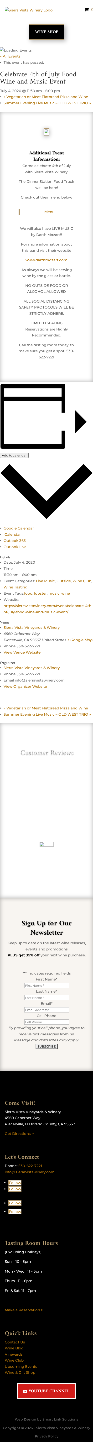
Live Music (45, 581)
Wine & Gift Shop (20, 1372)
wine (65, 593)
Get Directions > (19, 1133)
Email (46, 1003)
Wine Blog (14, 1348)
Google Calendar (19, 528)
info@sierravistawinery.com (30, 1172)
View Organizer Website (25, 686)
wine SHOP (46, 32)
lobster (40, 593)
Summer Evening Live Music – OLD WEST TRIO (47, 103)
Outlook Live (15, 547)
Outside (64, 581)
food (28, 593)
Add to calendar (14, 455)
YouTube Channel (49, 1391)
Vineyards (14, 1354)
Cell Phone (46, 1015)
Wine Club (81, 581)
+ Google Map (80, 640)
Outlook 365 (15, 540)
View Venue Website (22, 652)
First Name (46, 979)
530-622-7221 (30, 1166)
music (54, 593)
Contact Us (15, 1342)
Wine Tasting (15, 587)
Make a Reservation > (24, 1310)
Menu (49, 212)
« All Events (10, 56)
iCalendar (12, 534)
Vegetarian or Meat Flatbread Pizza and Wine (46, 96)
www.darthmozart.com (46, 260)
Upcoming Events (21, 1366)
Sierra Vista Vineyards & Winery (32, 627)
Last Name (46, 991)
